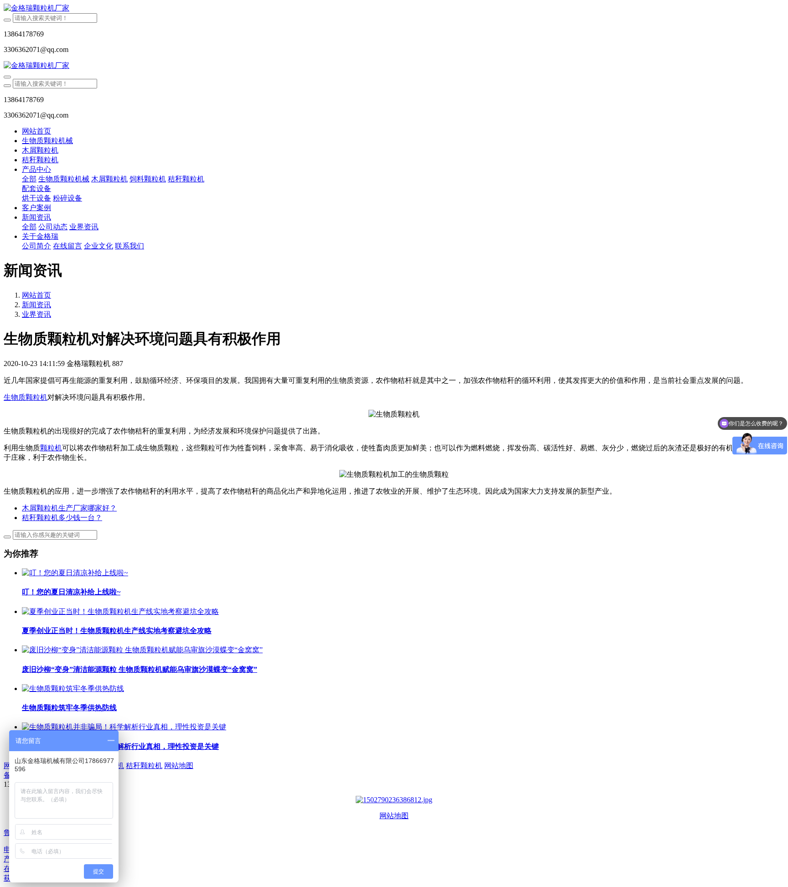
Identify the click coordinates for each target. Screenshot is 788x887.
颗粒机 (51, 448)
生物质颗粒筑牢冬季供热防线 (69, 708)
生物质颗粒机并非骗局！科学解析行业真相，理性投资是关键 (120, 746)
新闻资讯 (36, 305)
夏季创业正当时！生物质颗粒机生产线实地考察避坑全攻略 (117, 630)
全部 (29, 179)
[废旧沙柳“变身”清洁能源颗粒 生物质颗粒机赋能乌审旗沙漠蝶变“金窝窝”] (142, 650)
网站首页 (36, 131)
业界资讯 (36, 314)
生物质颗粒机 (25, 397)
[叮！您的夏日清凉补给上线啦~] (75, 573)
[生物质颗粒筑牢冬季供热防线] (73, 688)
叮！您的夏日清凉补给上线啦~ (71, 592)
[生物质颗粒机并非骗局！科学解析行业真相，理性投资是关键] (124, 727)
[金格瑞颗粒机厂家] (394, 8)
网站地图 (394, 816)
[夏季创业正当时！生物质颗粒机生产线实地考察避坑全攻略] (120, 611)
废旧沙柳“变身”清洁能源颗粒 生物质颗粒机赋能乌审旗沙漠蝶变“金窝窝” (139, 669)
